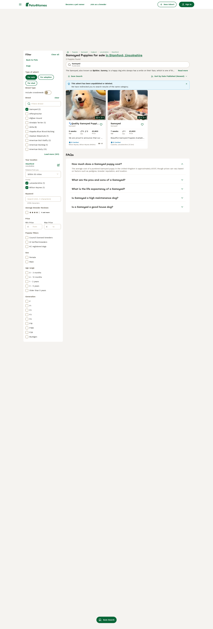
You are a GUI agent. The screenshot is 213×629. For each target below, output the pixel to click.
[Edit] (58, 165)
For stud (31, 83)
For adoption (46, 77)
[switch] (47, 93)
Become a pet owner (75, 4)
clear (57, 98)
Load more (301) (51, 154)
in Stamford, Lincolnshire (124, 55)
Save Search (76, 76)
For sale (31, 77)
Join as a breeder (98, 4)
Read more (183, 70)
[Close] (186, 84)
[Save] (101, 124)
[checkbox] (26, 109)
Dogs (28, 66)
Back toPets (32, 60)
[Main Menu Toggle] (20, 4)
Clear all (55, 54)
